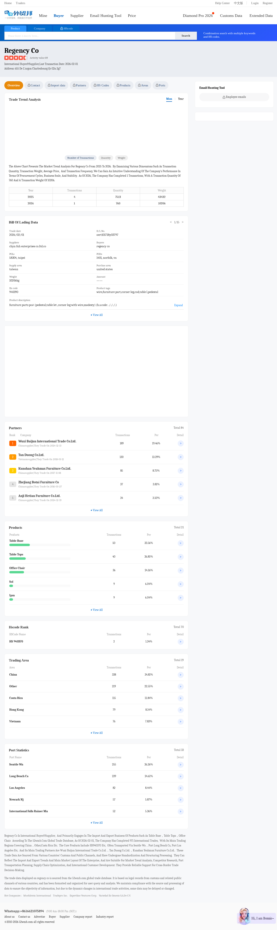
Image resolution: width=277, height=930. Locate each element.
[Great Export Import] (18, 15)
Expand (178, 305)
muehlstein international (37, 895)
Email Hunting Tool (105, 15)
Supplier (77, 15)
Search (186, 35)
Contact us (24, 916)
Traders (20, 3)
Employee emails (236, 97)
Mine (43, 15)
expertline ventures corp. (83, 895)
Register (268, 3)
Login (255, 3)
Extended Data (261, 15)
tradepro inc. (60, 895)
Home (8, 3)
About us (9, 916)
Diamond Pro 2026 (198, 15)
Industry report (105, 916)
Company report (83, 916)
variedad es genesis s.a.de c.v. (115, 895)
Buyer (59, 15)
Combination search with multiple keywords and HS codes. (229, 35)
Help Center (222, 3)
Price (132, 15)
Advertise (39, 916)
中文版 (238, 3)
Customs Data (231, 15)
